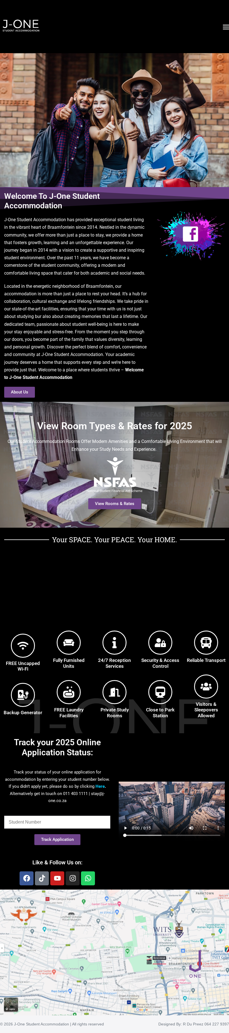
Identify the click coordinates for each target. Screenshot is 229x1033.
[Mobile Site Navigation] (226, 27)
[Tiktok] (42, 878)
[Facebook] (27, 878)
